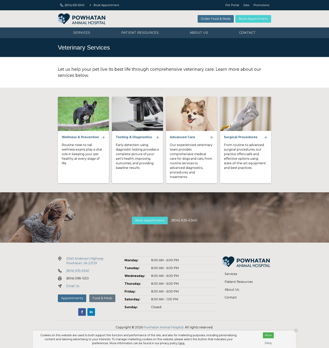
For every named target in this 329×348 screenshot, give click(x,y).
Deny (268, 343)
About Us (199, 32)
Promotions (261, 5)
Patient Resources (140, 32)
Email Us (72, 286)
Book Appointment (253, 19)
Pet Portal (232, 5)
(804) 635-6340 (184, 220)
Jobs (246, 5)
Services (81, 32)
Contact (247, 32)
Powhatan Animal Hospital (163, 327)
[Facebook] (82, 312)
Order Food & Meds (216, 19)
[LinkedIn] (91, 312)
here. (181, 343)
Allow (268, 335)
